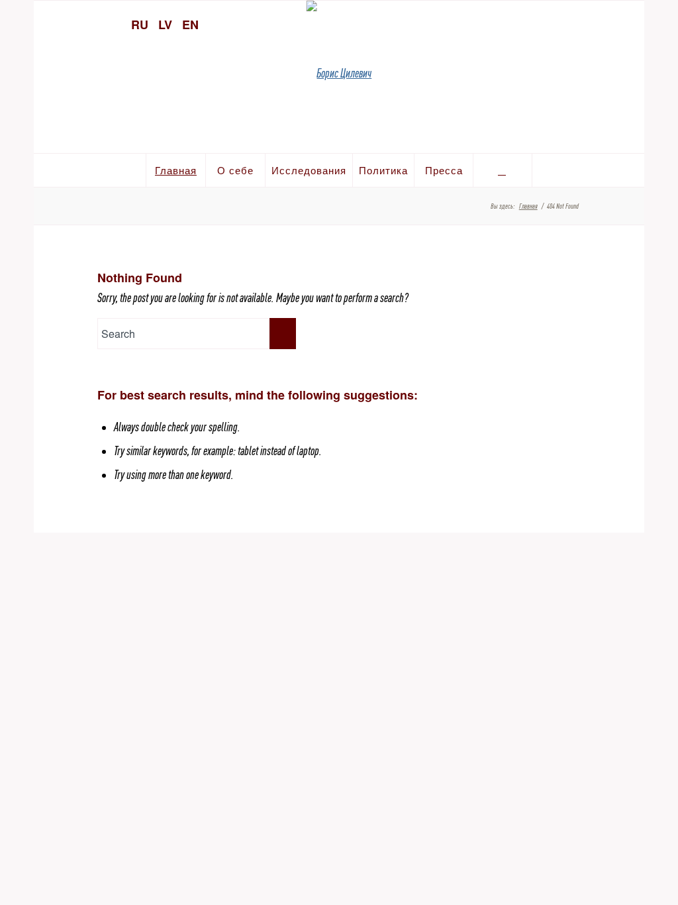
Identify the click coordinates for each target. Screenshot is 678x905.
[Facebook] (604, 23)
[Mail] (628, 23)
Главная (528, 206)
